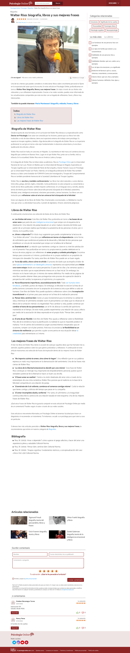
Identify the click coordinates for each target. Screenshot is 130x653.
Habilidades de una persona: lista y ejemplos (103, 56)
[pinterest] (26, 642)
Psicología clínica (109, 26)
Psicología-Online (15, 8)
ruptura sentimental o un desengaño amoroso (34, 264)
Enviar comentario (75, 580)
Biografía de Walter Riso (25, 114)
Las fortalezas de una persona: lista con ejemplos (105, 44)
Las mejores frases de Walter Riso (30, 120)
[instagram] (18, 642)
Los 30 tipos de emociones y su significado (106, 67)
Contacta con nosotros (52, 650)
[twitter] (14, 642)
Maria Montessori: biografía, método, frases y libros (57, 103)
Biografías (30, 8)
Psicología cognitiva (97, 30)
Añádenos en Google (78, 78)
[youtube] (22, 642)
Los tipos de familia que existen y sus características (104, 50)
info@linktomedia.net (67, 590)
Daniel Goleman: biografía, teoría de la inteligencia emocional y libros (76, 535)
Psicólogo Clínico (65, 162)
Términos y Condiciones (66, 650)
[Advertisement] (48, 482)
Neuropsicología (112, 30)
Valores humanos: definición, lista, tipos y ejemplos (105, 81)
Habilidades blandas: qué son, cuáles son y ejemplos (106, 62)
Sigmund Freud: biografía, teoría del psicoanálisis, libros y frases (37, 521)
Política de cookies (93, 650)
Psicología (24, 8)
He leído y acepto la (25, 579)
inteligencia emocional (45, 222)
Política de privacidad (80, 650)
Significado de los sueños (109, 22)
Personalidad (97, 26)
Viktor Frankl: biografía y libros (75, 519)
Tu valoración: (35, 574)
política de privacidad (31, 579)
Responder (15, 613)
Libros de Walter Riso (25, 117)
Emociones (94, 22)
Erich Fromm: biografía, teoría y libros (38, 533)
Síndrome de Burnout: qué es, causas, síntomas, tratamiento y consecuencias (105, 72)
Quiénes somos (40, 650)
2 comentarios (43, 19)
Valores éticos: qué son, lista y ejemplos (105, 77)
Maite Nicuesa (22, 22)
